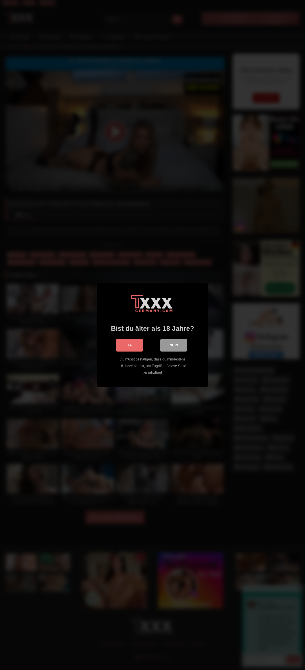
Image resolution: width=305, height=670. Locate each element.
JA (129, 345)
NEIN (173, 345)
